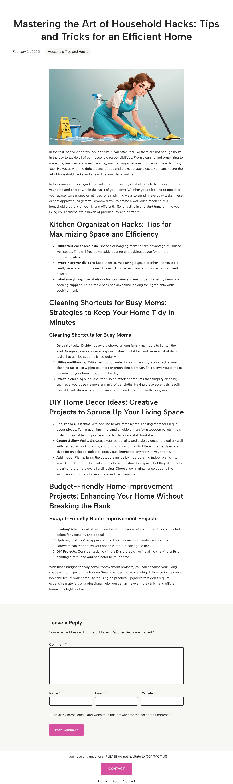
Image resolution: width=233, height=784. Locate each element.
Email (100, 693)
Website (147, 693)
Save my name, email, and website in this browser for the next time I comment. (113, 715)
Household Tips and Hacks (68, 52)
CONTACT (116, 769)
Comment (58, 644)
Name (55, 693)
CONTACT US (156, 757)
